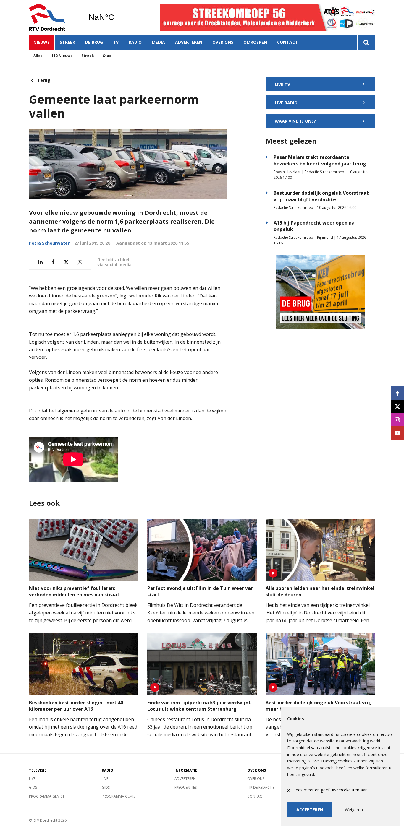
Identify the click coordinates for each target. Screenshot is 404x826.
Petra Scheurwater (49, 243)
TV (116, 42)
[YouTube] (397, 433)
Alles (38, 55)
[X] (397, 406)
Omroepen (255, 42)
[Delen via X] (66, 262)
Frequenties (185, 787)
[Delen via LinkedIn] (40, 262)
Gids (33, 787)
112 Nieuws (61, 55)
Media (158, 42)
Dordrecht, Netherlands (116, 17)
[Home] (54, 17)
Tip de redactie (260, 787)
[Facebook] (397, 393)
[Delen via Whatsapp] (80, 262)
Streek (67, 42)
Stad (107, 55)
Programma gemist (46, 796)
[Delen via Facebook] (53, 262)
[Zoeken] (366, 42)
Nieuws (41, 42)
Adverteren (188, 42)
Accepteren (309, 809)
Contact (287, 42)
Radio (135, 42)
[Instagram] (397, 419)
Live (32, 778)
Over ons (222, 42)
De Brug (94, 42)
